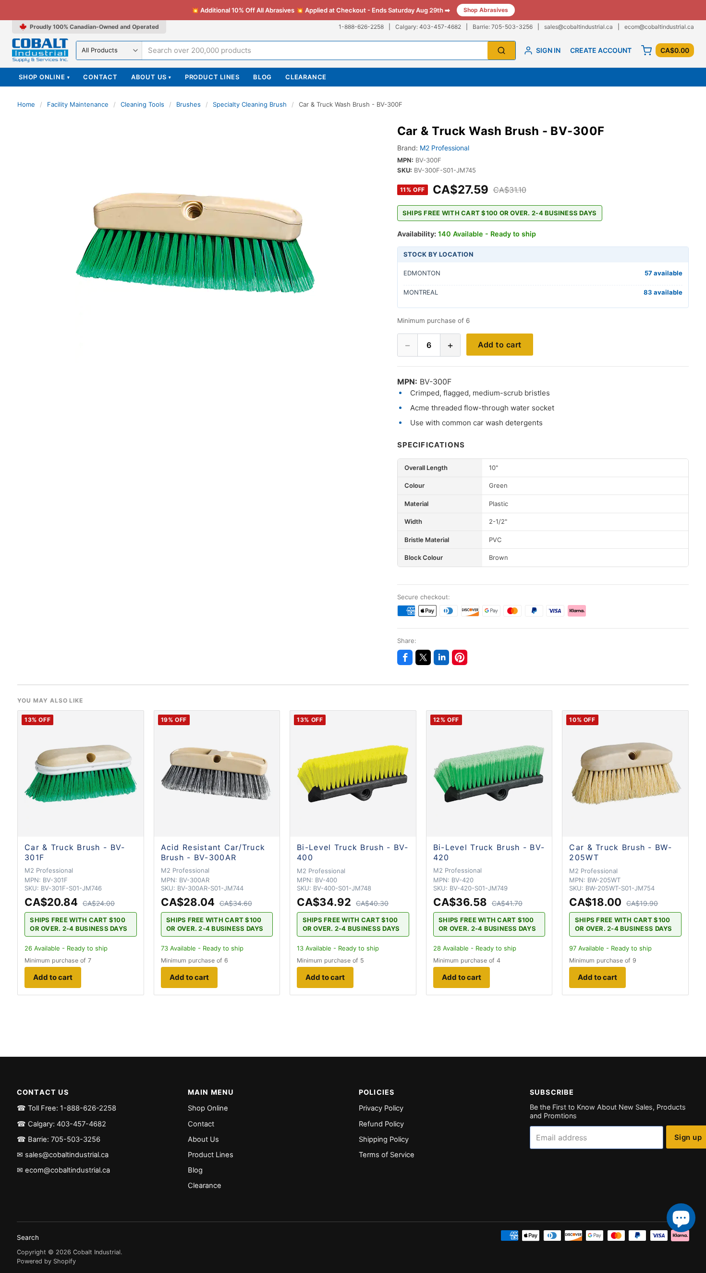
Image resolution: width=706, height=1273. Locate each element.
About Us (151, 77)
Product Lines (212, 77)
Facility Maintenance (78, 104)
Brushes (188, 104)
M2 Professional (444, 148)
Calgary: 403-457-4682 (428, 26)
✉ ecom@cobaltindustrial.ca (63, 1170)
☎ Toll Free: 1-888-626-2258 (66, 1108)
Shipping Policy (384, 1139)
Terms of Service (386, 1154)
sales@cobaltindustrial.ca (578, 26)
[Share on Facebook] (405, 657)
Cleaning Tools (142, 104)
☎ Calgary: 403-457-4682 (61, 1124)
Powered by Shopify (46, 1261)
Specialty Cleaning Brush (250, 104)
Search (28, 1237)
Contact (100, 77)
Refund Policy (381, 1124)
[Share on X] (423, 657)
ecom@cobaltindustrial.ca (659, 26)
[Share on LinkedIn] (441, 657)
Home (26, 104)
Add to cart (500, 344)
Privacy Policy (381, 1108)
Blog (262, 77)
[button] (195, 243)
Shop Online (44, 77)
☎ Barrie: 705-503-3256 (58, 1139)
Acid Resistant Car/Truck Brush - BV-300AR (213, 852)
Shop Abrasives (485, 9)
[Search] (501, 50)
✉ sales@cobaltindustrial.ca (63, 1154)
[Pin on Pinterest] (459, 657)
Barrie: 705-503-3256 (503, 26)
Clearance (306, 77)
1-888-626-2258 (361, 26)
